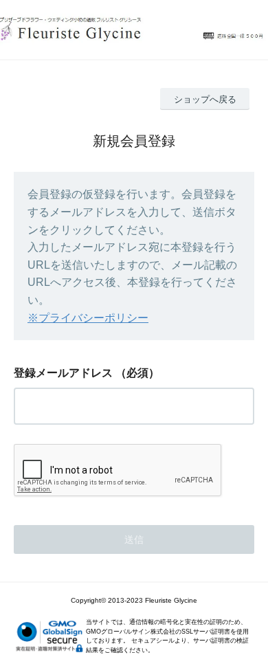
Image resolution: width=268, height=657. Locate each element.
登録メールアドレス (63, 373)
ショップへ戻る (205, 99)
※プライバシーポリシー (87, 318)
